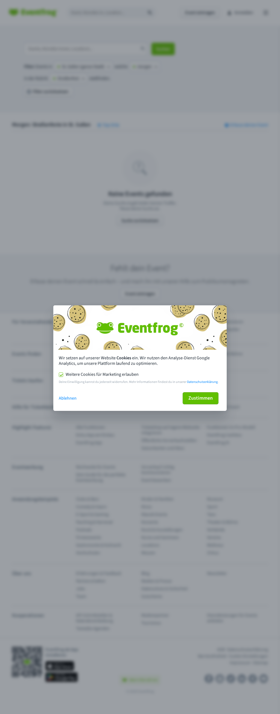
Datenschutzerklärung (202, 382)
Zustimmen (200, 398)
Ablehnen (68, 398)
